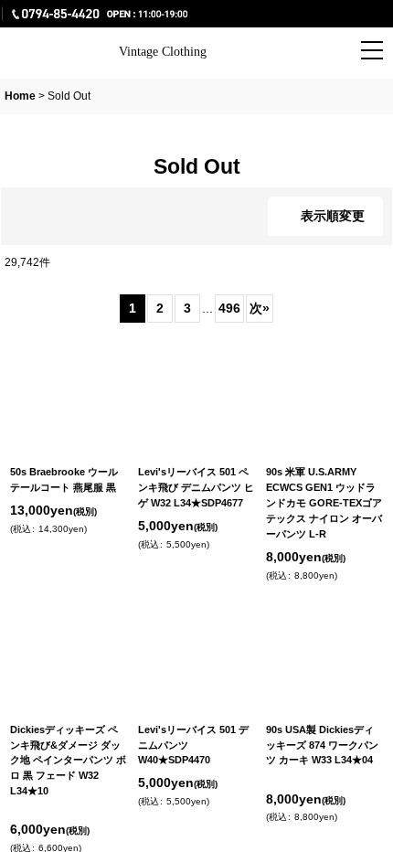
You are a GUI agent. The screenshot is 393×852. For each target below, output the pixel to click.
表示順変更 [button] (333, 215)
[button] (278, 52)
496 (228, 308)
